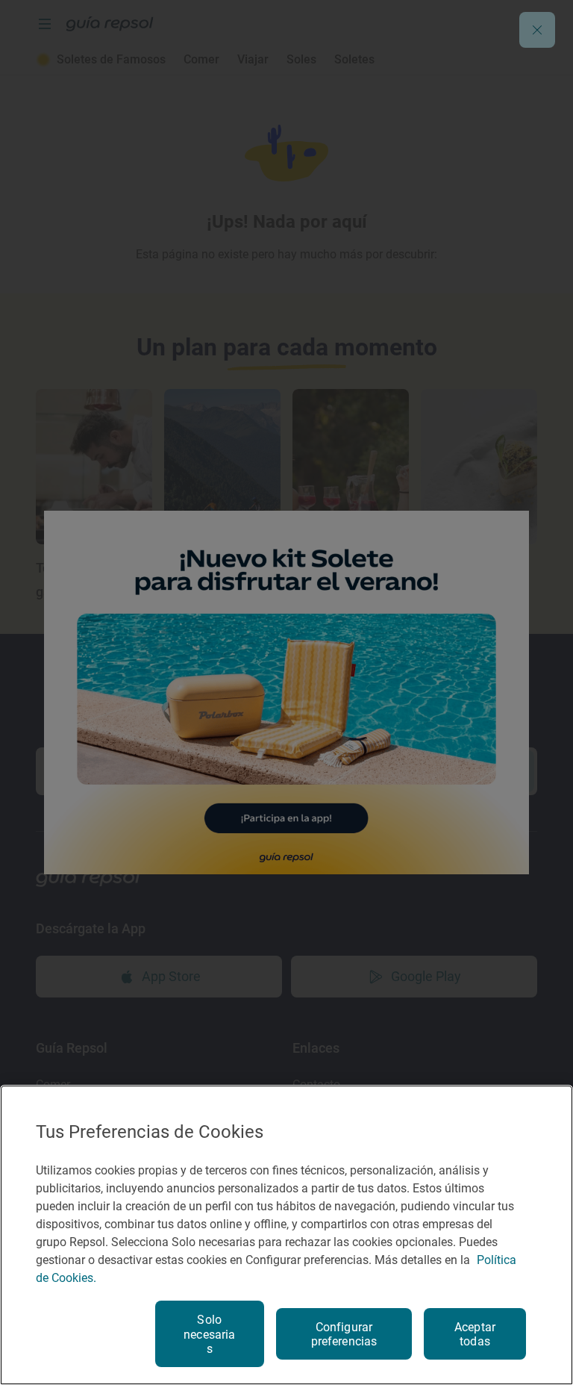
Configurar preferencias (344, 1334)
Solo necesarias (209, 1334)
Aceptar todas (474, 1334)
